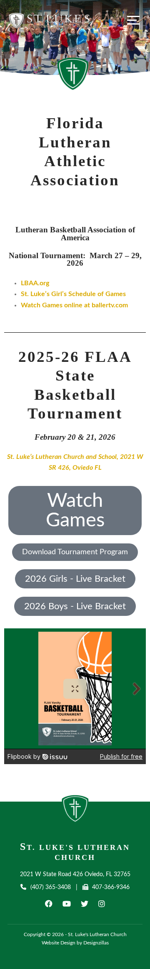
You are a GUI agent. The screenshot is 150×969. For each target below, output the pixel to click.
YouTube (67, 903)
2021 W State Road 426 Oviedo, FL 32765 (75, 874)
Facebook (49, 903)
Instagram (101, 903)
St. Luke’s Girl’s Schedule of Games (73, 294)
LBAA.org (35, 283)
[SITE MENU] (133, 19)
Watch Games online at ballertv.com (74, 305)
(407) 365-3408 (50, 887)
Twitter (84, 903)
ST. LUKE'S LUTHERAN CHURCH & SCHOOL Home (75, 811)
